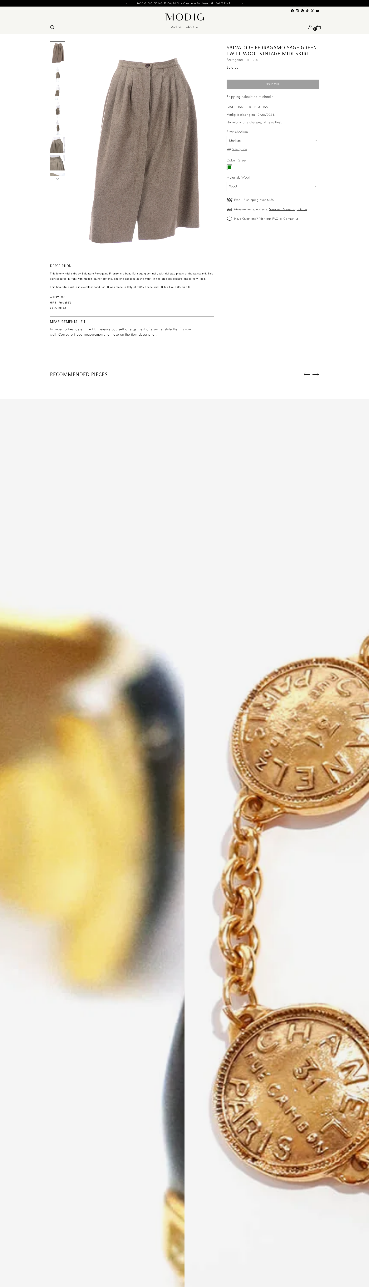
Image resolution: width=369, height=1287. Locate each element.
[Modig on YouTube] (317, 10)
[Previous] (127, 3)
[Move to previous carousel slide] (307, 374)
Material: (238, 177)
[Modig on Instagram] (297, 10)
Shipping (233, 96)
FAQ (275, 218)
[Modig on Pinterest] (302, 10)
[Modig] (184, 17)
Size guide (239, 149)
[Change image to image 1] (57, 52)
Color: (237, 160)
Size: (237, 131)
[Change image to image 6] (57, 145)
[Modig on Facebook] (292, 10)
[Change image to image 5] (57, 127)
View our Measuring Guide (288, 209)
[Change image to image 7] (57, 162)
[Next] (242, 3)
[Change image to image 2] (57, 74)
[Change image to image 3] (57, 92)
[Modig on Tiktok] (307, 10)
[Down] (57, 179)
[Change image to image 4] (57, 109)
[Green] (229, 167)
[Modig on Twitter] (312, 10)
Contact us (290, 218)
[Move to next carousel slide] (315, 374)
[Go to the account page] (309, 27)
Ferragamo (235, 59)
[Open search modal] (52, 27)
